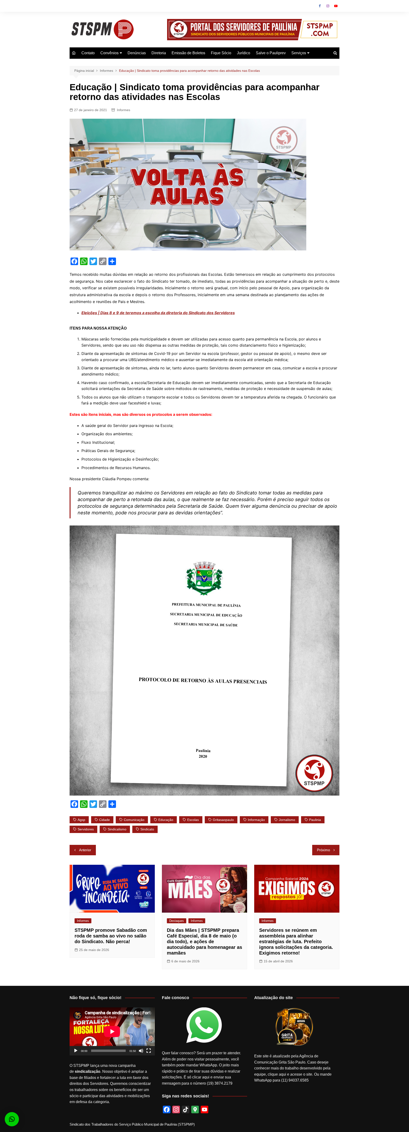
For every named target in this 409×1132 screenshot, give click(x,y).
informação (256, 820)
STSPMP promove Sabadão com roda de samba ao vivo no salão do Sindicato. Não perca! (111, 936)
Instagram (327, 5)
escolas (193, 820)
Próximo (323, 850)
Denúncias (137, 53)
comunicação (134, 820)
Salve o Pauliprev (271, 53)
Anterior (85, 850)
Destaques (176, 921)
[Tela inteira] (148, 1050)
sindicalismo (117, 829)
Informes (123, 110)
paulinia (315, 820)
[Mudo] (141, 1050)
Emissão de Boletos (188, 53)
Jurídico (243, 53)
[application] (112, 1031)
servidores (86, 829)
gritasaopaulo (223, 820)
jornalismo (287, 820)
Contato (88, 53)
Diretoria (158, 53)
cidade (104, 820)
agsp (81, 820)
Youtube (335, 5)
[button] (12, 1119)
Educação (165, 820)
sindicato (147, 829)
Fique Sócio (221, 53)
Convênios (109, 53)
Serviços (298, 53)
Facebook (319, 5)
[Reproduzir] (75, 1050)
